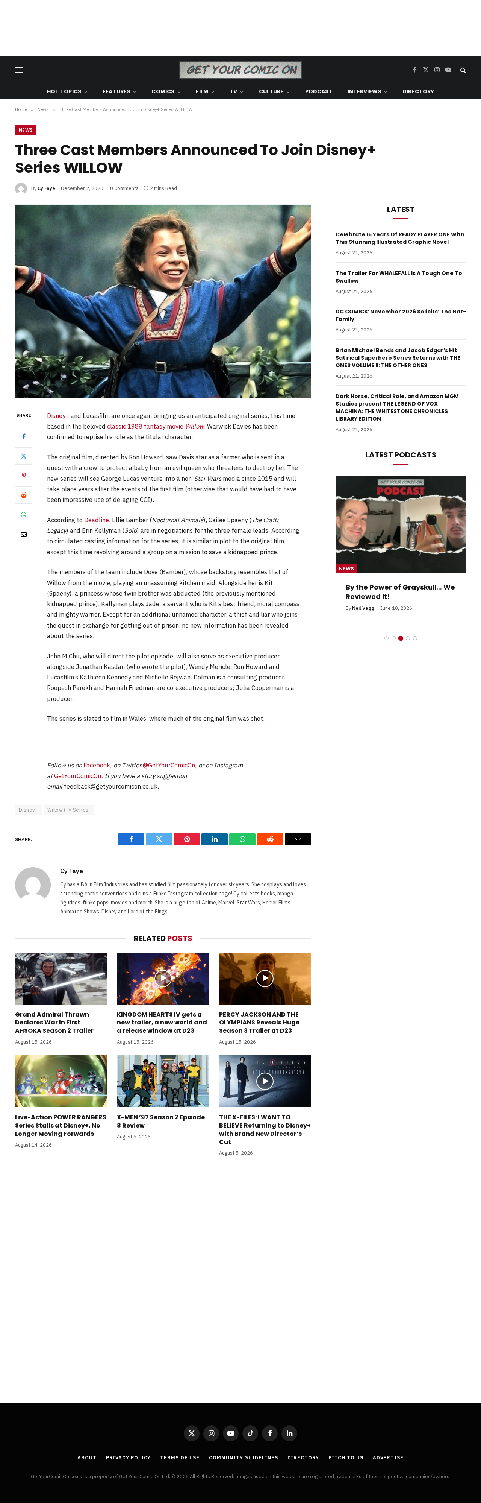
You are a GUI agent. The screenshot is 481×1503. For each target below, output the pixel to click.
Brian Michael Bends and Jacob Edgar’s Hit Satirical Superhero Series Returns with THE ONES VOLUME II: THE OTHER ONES (398, 357)
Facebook (96, 765)
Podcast (319, 91)
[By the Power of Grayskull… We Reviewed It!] (401, 524)
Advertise (388, 1457)
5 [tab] (415, 638)
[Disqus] (163, 1276)
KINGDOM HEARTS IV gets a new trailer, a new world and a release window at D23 (162, 1023)
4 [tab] (407, 638)
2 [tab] (393, 638)
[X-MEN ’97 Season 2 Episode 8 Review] (163, 1081)
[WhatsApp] (23, 514)
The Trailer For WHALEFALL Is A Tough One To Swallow (399, 276)
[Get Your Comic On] (240, 70)
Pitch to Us (345, 1457)
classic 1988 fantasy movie (155, 426)
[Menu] (19, 70)
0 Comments (124, 188)
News (26, 130)
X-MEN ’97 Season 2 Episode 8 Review (161, 1121)
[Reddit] (23, 495)
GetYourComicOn (77, 776)
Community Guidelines (243, 1457)
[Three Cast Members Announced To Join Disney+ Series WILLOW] (163, 301)
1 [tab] (386, 638)
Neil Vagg (363, 608)
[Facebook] (23, 436)
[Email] (23, 534)
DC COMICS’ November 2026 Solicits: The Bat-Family (401, 315)
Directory (418, 91)
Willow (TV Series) (68, 810)
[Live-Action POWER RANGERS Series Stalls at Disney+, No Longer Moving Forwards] (61, 1081)
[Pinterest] (23, 475)
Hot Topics (64, 91)
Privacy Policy (128, 1457)
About (87, 1457)
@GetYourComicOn (169, 765)
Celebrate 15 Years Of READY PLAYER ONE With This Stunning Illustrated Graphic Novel (400, 238)
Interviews (364, 91)
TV (233, 91)
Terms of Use (180, 1457)
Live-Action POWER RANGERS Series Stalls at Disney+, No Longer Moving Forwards (60, 1125)
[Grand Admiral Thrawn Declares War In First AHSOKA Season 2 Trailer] (61, 979)
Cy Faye (46, 188)
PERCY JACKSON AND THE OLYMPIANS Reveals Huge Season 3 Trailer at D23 (259, 1023)
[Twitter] (23, 456)
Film (202, 91)
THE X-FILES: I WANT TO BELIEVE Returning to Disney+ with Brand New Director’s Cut (265, 1129)
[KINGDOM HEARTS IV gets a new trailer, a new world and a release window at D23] (163, 979)
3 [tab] (400, 638)
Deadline (96, 520)
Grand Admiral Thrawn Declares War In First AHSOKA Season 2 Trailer (54, 1023)
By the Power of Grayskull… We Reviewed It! (400, 592)
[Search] (462, 70)
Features (116, 91)
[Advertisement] (240, 28)
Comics (162, 91)
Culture (271, 91)
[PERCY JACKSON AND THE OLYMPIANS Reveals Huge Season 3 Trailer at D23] (265, 979)
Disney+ (58, 416)
